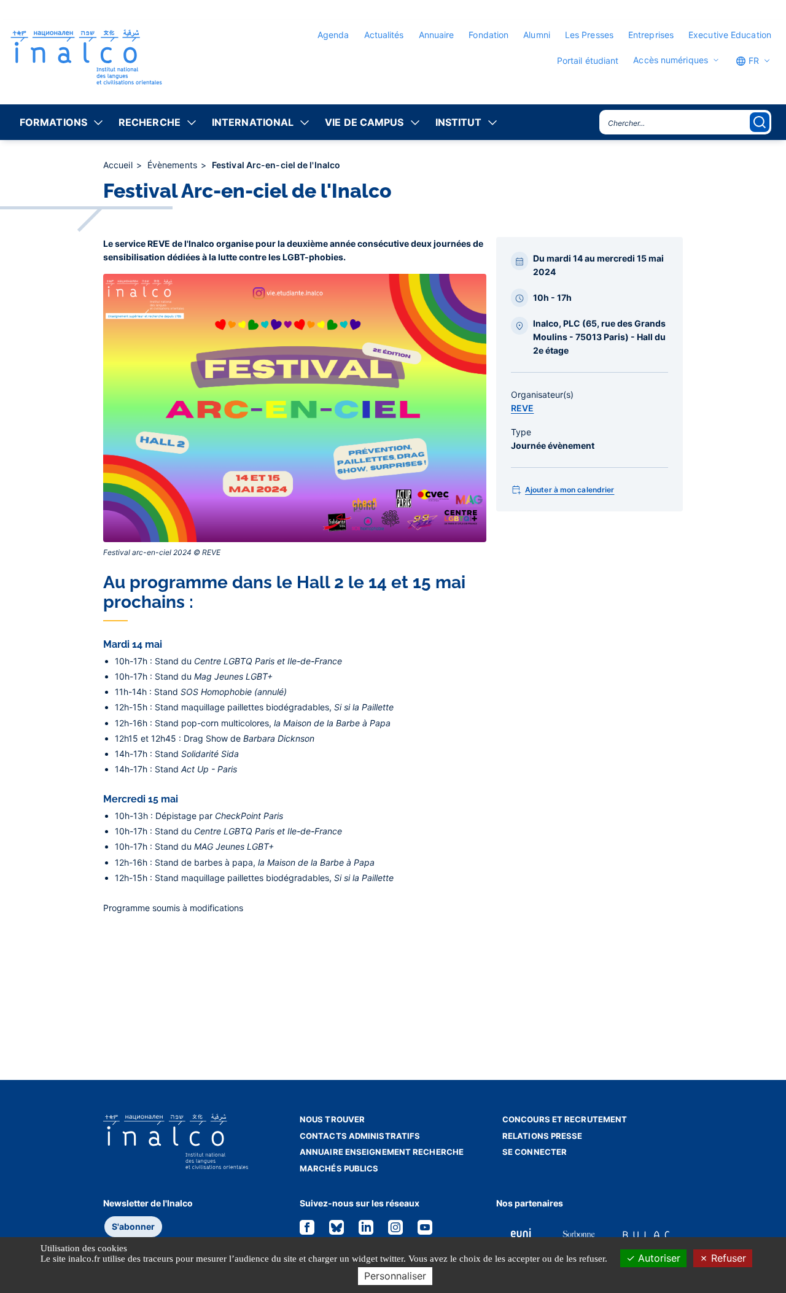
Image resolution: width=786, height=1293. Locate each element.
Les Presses (589, 34)
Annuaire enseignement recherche (382, 1152)
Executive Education (729, 34)
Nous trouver (332, 1119)
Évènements (173, 165)
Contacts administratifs (360, 1136)
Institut (458, 122)
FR (752, 60)
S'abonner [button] (133, 1226)
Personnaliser (395, 1276)
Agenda (333, 34)
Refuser (727, 1258)
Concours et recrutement (564, 1119)
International (253, 122)
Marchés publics (339, 1168)
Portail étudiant (588, 60)
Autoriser (657, 1258)
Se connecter (534, 1152)
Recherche (150, 122)
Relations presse (542, 1136)
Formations (53, 122)
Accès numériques (670, 60)
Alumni (536, 34)
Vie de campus (364, 122)
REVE (522, 408)
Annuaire (436, 34)
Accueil (119, 165)
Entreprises (651, 34)
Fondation (488, 34)
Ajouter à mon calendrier (569, 489)
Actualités (384, 34)
